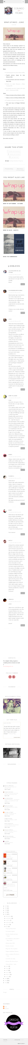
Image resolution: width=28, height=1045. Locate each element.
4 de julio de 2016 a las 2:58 (15, 601)
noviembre (8, 918)
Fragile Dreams (8, 818)
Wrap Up (20, 160)
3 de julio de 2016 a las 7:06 (15, 321)
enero (7, 976)
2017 (6, 912)
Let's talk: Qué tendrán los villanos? (11, 747)
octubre (8, 920)
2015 (6, 978)
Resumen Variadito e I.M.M (11, 819)
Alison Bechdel (6, 889)
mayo (7, 968)
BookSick (7, 841)
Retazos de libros (9, 830)
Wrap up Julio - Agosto (10, 230)
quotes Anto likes (7, 723)
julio (7, 926)
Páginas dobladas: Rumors (12, 951)
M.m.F (10, 510)
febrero (8, 974)
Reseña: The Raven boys (12, 961)
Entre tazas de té (9, 823)
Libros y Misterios (9, 785)
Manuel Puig (12, 733)
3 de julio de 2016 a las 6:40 (15, 274)
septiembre (9, 922)
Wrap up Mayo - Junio (11, 964)
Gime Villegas (13, 395)
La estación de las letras (15, 271)
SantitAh (6, 1008)
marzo (7, 972)
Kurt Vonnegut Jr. (10, 857)
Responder (23, 284)
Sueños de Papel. (9, 806)
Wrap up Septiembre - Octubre (13, 203)
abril (7, 970)
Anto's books (10, 851)
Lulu (10, 319)
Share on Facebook (14, 151)
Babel (10, 454)
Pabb (5, 1006)
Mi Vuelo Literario (9, 836)
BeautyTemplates (10, 1039)
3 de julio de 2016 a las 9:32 (15, 456)
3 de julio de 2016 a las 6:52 (15, 292)
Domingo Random (13, 160)
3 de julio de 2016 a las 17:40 (15, 542)
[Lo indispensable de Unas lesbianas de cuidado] (5, 885)
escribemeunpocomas (15, 290)
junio (7, 966)
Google (5, 992)
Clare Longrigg (9, 871)
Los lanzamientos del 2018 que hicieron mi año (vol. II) (12, 825)
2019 (6, 908)
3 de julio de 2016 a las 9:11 (14, 397)
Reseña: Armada (10, 946)
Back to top (21, 1043)
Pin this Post (15, 157)
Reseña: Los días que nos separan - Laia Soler (10, 814)
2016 (6, 914)
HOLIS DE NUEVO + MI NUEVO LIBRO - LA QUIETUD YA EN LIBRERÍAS (12, 801)
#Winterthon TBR (10, 943)
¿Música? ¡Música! (9, 842)
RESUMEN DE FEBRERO (10, 837)
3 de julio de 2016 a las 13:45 (15, 512)
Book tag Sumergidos (10, 256)
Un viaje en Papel (9, 812)
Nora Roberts (9, 878)
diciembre (8, 916)
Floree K (11, 476)
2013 (6, 982)
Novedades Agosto (10, 931)
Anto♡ (11, 540)
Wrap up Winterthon (11, 928)
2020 (6, 906)
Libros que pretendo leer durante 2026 (10, 787)
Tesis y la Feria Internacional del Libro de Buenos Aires (11, 794)
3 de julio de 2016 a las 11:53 (15, 478)
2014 (6, 980)
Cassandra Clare (10, 864)
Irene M (11, 599)
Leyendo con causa (10, 958)
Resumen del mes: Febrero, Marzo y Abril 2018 (11, 831)
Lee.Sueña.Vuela (9, 798)
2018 (6, 910)
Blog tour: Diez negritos (11, 948)
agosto (7, 924)
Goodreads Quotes (17, 737)
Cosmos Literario (9, 792)
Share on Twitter (15, 154)
